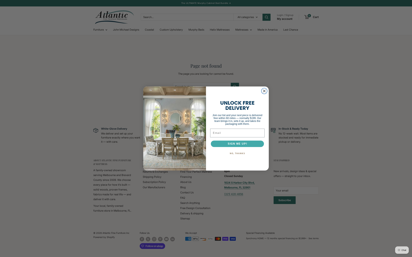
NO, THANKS (237, 153)
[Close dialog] (264, 91)
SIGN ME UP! (237, 143)
